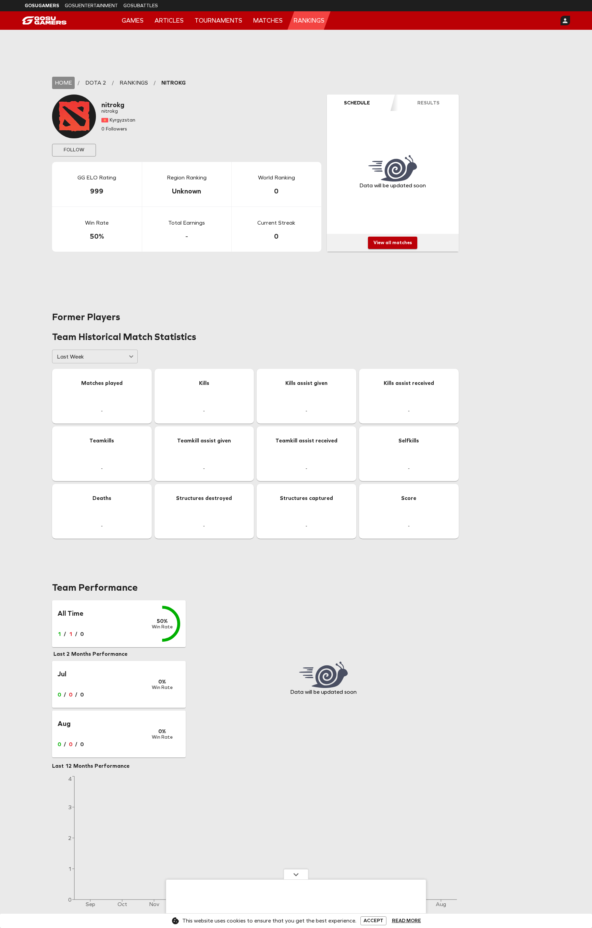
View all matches (392, 243)
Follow (74, 150)
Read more (406, 921)
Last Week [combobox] (70, 356)
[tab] (357, 103)
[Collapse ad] (296, 874)
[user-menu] (565, 20)
